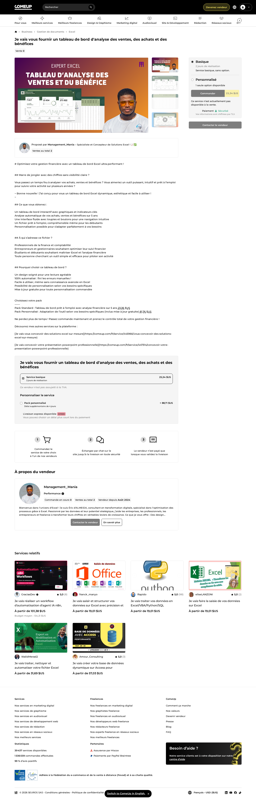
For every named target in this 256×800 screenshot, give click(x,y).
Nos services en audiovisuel (31, 716)
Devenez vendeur (216, 7)
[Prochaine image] (63, 575)
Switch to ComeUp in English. (126, 793)
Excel (72, 31)
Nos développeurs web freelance (109, 721)
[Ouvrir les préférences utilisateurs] (248, 7)
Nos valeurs (173, 710)
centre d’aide (177, 759)
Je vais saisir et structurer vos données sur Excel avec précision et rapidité (98, 605)
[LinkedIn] (226, 792)
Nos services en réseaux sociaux (33, 732)
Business (27, 31)
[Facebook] (235, 792)
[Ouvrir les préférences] (234, 7)
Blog (168, 726)
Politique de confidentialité (88, 792)
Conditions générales (57, 792)
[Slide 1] (165, 83)
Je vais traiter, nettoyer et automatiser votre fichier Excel (37, 665)
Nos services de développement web (36, 721)
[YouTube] (230, 792)
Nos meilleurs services (28, 737)
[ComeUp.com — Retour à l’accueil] (23, 7)
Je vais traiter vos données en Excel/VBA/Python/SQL (152, 603)
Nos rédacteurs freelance (105, 726)
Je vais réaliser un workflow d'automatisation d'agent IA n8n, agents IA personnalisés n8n (38, 605)
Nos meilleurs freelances (104, 737)
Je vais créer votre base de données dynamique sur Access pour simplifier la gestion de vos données (98, 668)
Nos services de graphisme (30, 710)
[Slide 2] (165, 101)
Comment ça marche (178, 705)
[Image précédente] (18, 575)
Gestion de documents (50, 31)
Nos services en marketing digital (34, 705)
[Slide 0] (165, 65)
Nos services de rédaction (30, 726)
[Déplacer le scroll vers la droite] (239, 20)
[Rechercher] (91, 7)
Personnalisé (206, 80)
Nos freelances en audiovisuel (108, 716)
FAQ (168, 732)
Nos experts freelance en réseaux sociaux (114, 732)
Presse (170, 721)
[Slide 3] (165, 119)
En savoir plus (111, 522)
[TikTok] (240, 792)
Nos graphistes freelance (104, 710)
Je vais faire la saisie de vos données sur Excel (214, 603)
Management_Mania (61, 144)
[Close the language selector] (148, 793)
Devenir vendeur (175, 716)
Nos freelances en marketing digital (111, 705)
